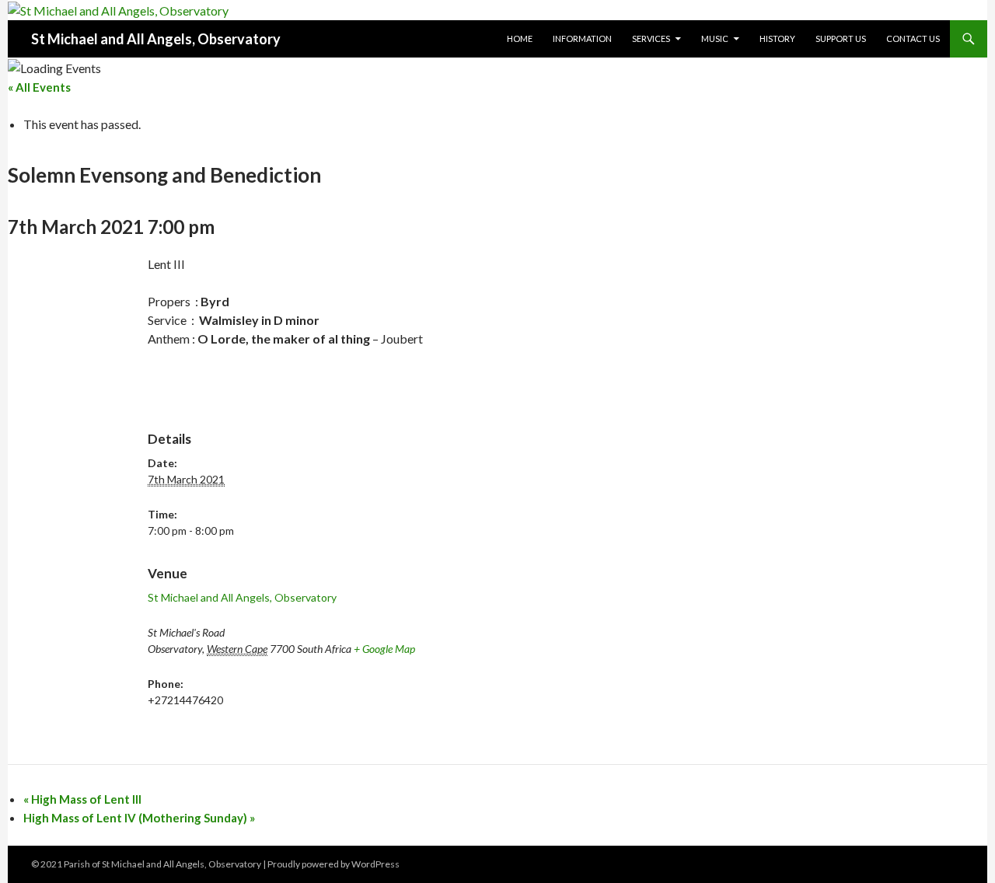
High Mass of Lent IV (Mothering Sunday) (139, 818)
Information (582, 38)
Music (714, 38)
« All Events (39, 87)
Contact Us (913, 38)
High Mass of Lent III (82, 799)
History (777, 38)
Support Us (840, 38)
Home (519, 38)
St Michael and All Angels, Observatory (156, 38)
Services (651, 38)
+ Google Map (384, 648)
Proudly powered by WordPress (333, 864)
